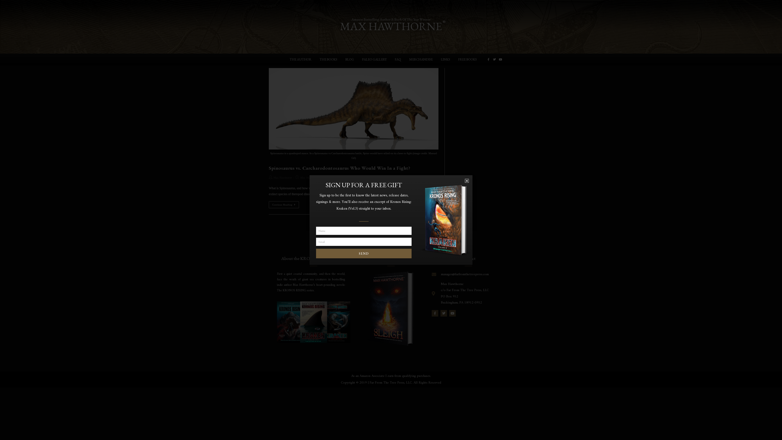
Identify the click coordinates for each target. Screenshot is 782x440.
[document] (391, 220)
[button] (466, 180)
